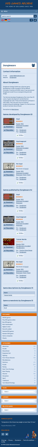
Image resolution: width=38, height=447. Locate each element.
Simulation (19, 376)
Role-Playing (19, 371)
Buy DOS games (6, 322)
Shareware (19, 127)
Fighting (19, 355)
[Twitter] (35, 20)
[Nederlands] (9, 20)
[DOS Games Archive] (19, 4)
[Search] (35, 16)
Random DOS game (7, 333)
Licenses (5, 397)
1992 (22, 124)
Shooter (18, 244)
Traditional (19, 380)
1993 (22, 146)
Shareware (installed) (22, 125)
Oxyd (18, 119)
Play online (9, 130)
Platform (19, 362)
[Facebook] (31, 20)
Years (4, 388)
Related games (7, 406)
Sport (19, 378)
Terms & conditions (28, 440)
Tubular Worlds (21, 239)
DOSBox (21, 135)
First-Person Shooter (19, 358)
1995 (22, 171)
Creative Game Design (26, 250)
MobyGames (15, 109)
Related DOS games (8, 331)
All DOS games (6, 317)
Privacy (10, 440)
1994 (22, 244)
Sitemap (3, 440)
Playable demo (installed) (23, 246)
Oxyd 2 (26, 169)
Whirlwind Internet (15, 444)
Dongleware (13, 77)
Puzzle (18, 124)
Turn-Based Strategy (19, 383)
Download (9, 127)
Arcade (19, 348)
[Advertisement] (19, 41)
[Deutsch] (6, 20)
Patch (24, 175)
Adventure (19, 346)
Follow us (5, 430)
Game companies (7, 336)
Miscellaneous (19, 360)
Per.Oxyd (19, 164)
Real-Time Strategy (19, 369)
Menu (6, 11)
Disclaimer (18, 440)
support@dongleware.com (17, 76)
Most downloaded (7, 324)
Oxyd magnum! (21, 141)
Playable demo (20, 248)
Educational (19, 351)
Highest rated (6, 327)
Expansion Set (19, 353)
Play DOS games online (8, 320)
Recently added (6, 329)
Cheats (4, 338)
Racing (19, 367)
